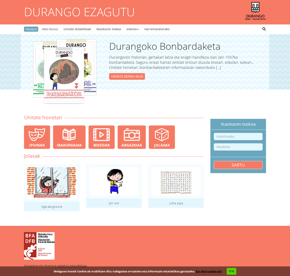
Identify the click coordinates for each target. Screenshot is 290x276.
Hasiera (31, 29)
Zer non (114, 203)
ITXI (231, 271)
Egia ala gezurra (52, 207)
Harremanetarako (156, 29)
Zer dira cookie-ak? (209, 271)
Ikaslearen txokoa (108, 29)
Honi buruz (50, 29)
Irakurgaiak (69, 145)
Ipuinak (37, 145)
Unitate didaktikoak (77, 29)
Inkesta (132, 29)
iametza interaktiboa (72, 266)
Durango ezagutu (79, 12)
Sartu (238, 165)
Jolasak (162, 145)
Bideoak (101, 145)
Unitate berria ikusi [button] (127, 76)
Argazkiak (131, 145)
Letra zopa (176, 203)
